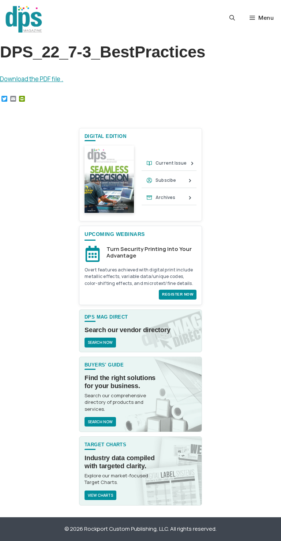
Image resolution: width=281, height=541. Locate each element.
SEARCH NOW (100, 342)
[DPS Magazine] (24, 19)
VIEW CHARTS (100, 495)
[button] (232, 18)
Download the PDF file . (31, 79)
